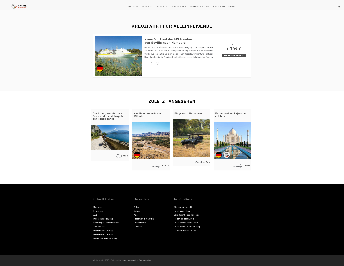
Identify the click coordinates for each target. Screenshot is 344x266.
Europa (137, 211)
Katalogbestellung (199, 7)
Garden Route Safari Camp (186, 230)
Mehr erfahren (233, 55)
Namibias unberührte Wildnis (147, 115)
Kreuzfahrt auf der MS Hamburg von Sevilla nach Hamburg (169, 41)
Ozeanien (138, 226)
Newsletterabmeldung (103, 234)
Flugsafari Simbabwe (188, 113)
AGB (95, 214)
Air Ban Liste (99, 226)
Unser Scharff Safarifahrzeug (187, 226)
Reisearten (161, 7)
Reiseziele (147, 7)
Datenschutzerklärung (103, 218)
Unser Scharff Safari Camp (186, 222)
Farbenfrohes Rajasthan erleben (231, 115)
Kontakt (232, 7)
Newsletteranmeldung (103, 230)
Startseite (133, 7)
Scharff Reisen (178, 7)
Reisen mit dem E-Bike (184, 218)
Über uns (97, 207)
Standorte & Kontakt (183, 207)
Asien (136, 214)
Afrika (136, 207)
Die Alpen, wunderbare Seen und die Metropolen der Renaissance (109, 116)
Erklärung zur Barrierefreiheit (106, 222)
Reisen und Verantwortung (105, 238)
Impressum (98, 211)
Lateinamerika (140, 222)
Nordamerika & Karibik (144, 218)
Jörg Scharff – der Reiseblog (186, 214)
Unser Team (219, 7)
